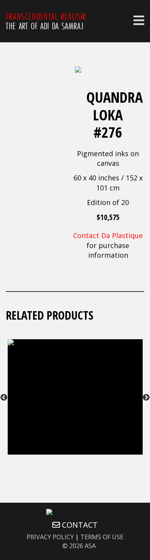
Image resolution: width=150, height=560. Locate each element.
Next (146, 398)
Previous (4, 398)
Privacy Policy (50, 537)
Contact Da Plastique (108, 235)
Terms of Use (101, 537)
